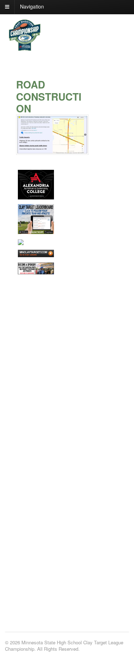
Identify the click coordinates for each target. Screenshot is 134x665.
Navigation (32, 6)
